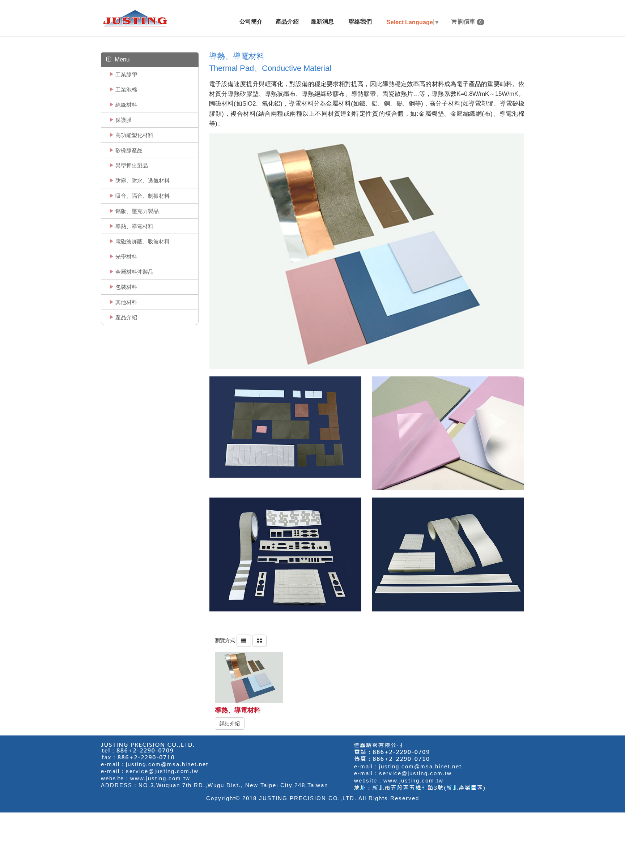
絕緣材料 (126, 105)
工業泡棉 (126, 89)
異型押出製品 (131, 165)
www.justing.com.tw (160, 778)
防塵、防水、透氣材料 (142, 181)
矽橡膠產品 (129, 150)
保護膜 (123, 120)
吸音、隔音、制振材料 (142, 196)
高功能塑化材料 (134, 135)
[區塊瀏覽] (259, 640)
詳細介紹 (230, 724)
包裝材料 (126, 287)
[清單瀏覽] (244, 640)
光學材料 (126, 256)
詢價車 (469, 21)
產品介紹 (126, 317)
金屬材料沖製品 (134, 272)
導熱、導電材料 (134, 226)
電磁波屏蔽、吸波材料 (142, 241)
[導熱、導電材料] (249, 677)
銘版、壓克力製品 (137, 211)
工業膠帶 (126, 74)
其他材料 (126, 302)
